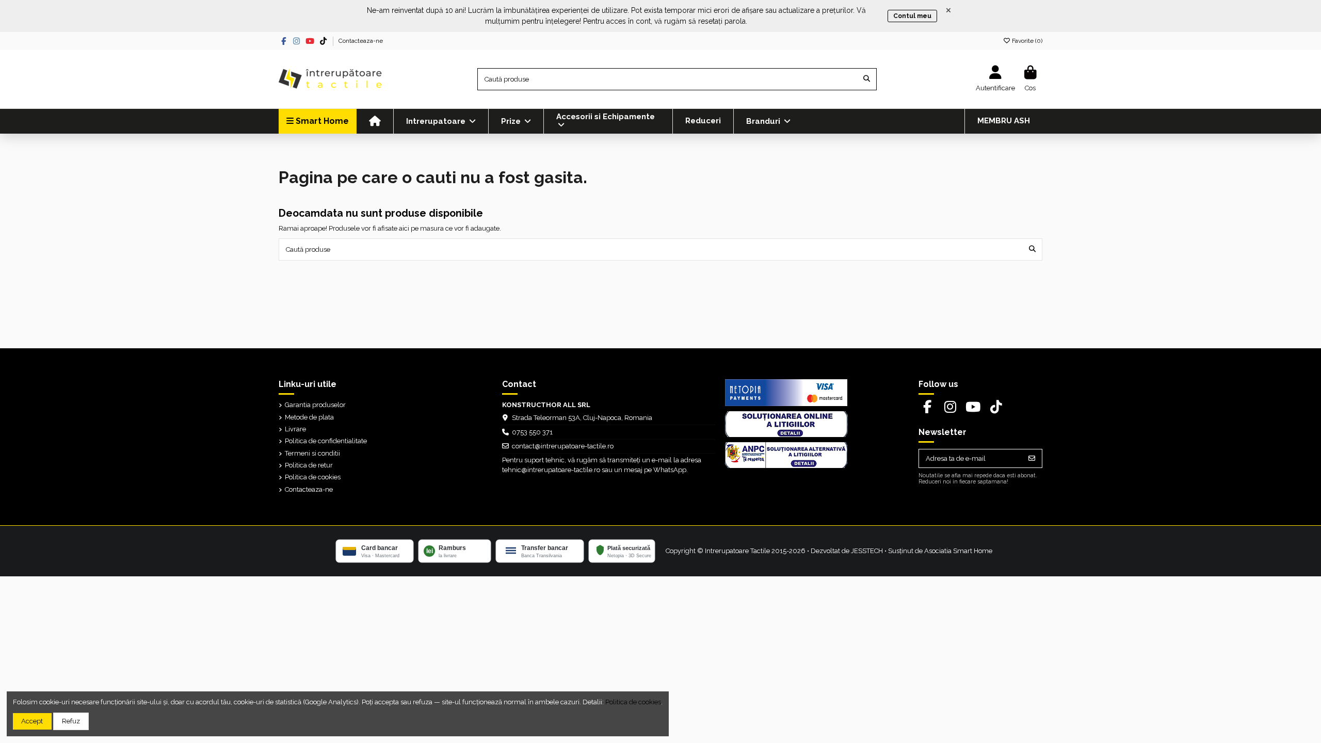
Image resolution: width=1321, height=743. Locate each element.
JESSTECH (867, 551)
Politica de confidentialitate (326, 441)
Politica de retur (309, 465)
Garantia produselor (315, 405)
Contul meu (912, 16)
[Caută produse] (867, 79)
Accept (32, 721)
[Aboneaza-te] (1032, 458)
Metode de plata (309, 417)
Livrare (295, 429)
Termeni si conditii (312, 453)
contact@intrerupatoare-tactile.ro (563, 446)
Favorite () (1026, 40)
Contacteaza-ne (361, 40)
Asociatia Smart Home (958, 551)
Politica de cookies (313, 477)
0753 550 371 (532, 432)
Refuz (71, 721)
